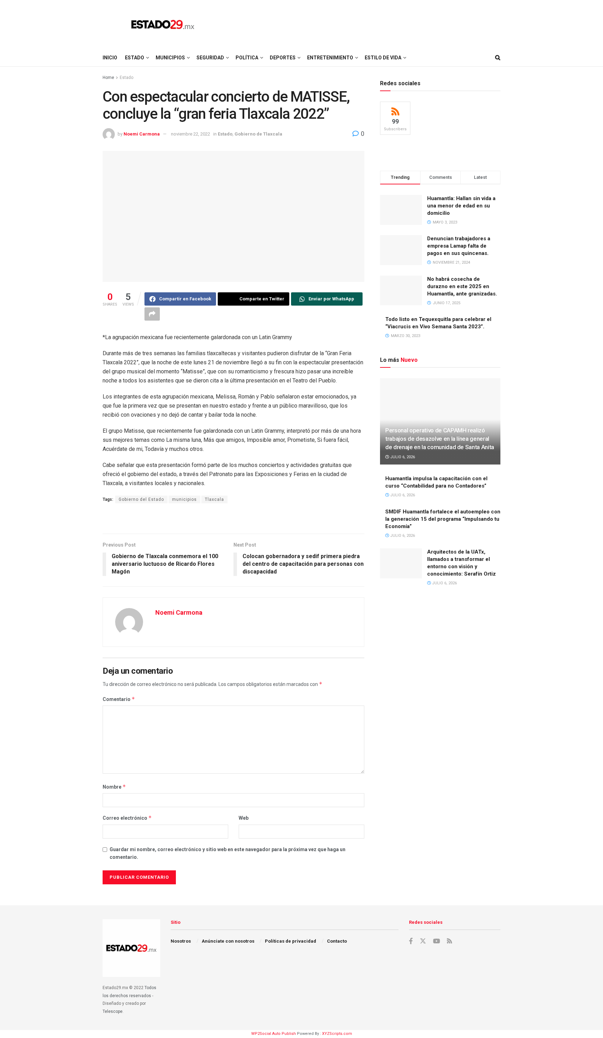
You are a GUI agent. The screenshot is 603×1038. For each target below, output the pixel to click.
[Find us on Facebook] (411, 941)
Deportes (283, 57)
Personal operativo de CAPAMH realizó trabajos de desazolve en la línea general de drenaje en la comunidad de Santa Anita (439, 439)
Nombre (114, 786)
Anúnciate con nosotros (228, 941)
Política (247, 57)
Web (243, 818)
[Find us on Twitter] (423, 941)
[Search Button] (497, 57)
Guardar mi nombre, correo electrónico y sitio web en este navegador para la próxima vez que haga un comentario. (227, 853)
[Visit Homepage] (163, 24)
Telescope (112, 1011)
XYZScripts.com (337, 1033)
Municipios (170, 57)
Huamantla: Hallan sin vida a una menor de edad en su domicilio (461, 205)
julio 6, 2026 (402, 457)
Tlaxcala (214, 499)
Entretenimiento (330, 57)
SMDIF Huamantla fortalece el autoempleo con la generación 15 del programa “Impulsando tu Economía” (442, 519)
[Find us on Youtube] (436, 941)
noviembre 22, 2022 (190, 134)
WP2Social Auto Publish (273, 1033)
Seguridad (210, 57)
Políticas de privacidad (290, 941)
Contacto (337, 941)
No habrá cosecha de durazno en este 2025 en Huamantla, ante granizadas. (462, 286)
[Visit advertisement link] (233, 519)
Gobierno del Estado (141, 499)
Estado (134, 57)
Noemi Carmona (142, 134)
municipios (184, 499)
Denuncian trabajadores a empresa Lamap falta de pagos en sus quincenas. (458, 245)
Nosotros (181, 941)
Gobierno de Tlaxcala (258, 134)
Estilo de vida (383, 57)
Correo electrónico (127, 817)
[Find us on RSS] (449, 941)
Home (108, 77)
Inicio (110, 57)
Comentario (119, 699)
